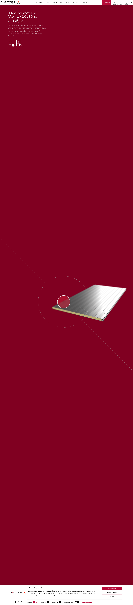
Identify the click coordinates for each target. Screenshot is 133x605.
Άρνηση (112, 596)
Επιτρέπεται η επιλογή (112, 592)
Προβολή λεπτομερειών (87, 602)
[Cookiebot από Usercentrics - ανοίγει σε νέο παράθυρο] (18, 602)
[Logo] (10, 2)
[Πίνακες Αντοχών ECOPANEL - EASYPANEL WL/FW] (19, 43)
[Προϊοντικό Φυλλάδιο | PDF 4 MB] (11, 43)
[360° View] (65, 303)
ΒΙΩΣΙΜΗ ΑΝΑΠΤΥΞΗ (85, 2)
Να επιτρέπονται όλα (112, 588)
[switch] (47, 602)
